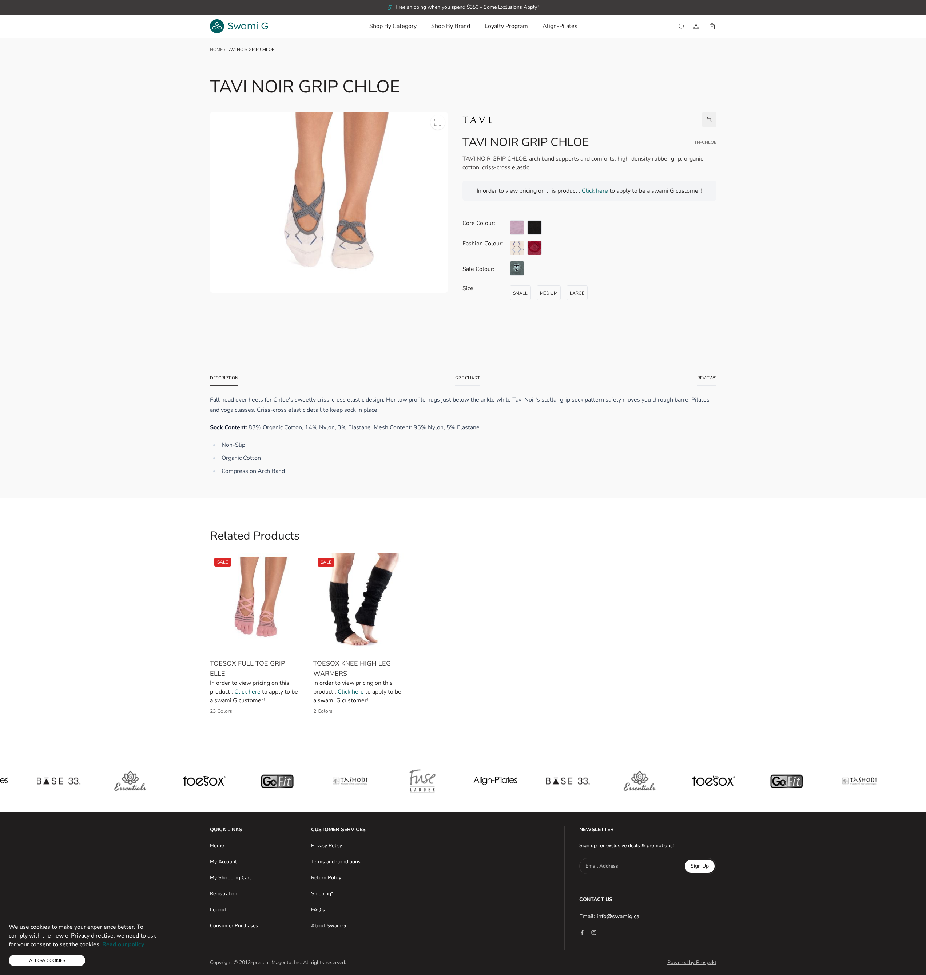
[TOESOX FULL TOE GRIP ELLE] (256, 602)
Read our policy (123, 944)
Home (216, 49)
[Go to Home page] (239, 26)
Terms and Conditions (336, 861)
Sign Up (700, 865)
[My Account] (696, 26)
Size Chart (467, 378)
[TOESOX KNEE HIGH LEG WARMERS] (359, 602)
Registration (223, 893)
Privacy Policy (326, 845)
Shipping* (322, 893)
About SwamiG (328, 925)
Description (224, 378)
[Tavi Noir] (477, 119)
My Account (223, 861)
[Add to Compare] (709, 119)
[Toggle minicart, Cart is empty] (712, 26)
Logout (218, 909)
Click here (595, 191)
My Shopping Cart (230, 877)
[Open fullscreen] (437, 122)
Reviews (706, 378)
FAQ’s (318, 909)
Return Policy (326, 877)
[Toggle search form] (681, 26)
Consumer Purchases (234, 925)
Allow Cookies (47, 960)
